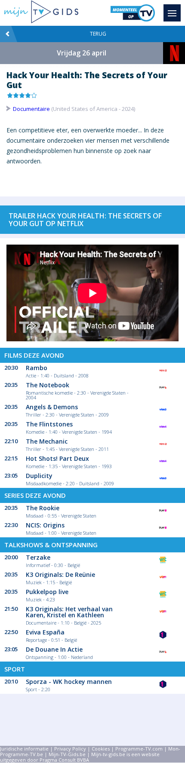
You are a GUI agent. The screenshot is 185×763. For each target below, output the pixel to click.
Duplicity (39, 476)
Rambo (36, 368)
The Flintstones (49, 424)
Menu (172, 12)
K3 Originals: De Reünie (60, 574)
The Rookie (42, 508)
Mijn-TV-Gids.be (67, 754)
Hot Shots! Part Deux (57, 458)
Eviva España (45, 632)
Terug (98, 33)
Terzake (38, 557)
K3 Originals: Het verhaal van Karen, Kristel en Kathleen (69, 612)
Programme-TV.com (139, 748)
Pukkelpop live (47, 592)
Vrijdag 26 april (81, 53)
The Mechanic (47, 441)
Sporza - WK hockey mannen (69, 681)
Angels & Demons (52, 407)
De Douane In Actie (54, 649)
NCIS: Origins (45, 525)
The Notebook (47, 385)
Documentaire (31, 109)
